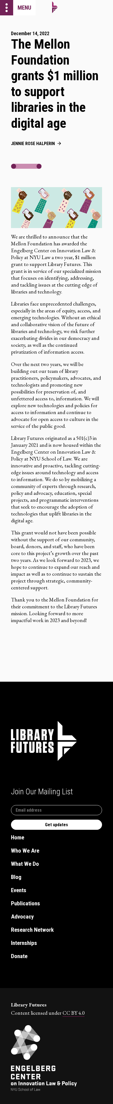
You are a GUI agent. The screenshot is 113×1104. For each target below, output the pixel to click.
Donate (19, 956)
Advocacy (22, 916)
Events (18, 890)
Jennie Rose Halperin (33, 143)
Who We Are (25, 850)
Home (17, 837)
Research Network (32, 930)
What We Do (25, 864)
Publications (25, 903)
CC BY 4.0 (73, 1012)
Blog (16, 877)
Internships (24, 943)
